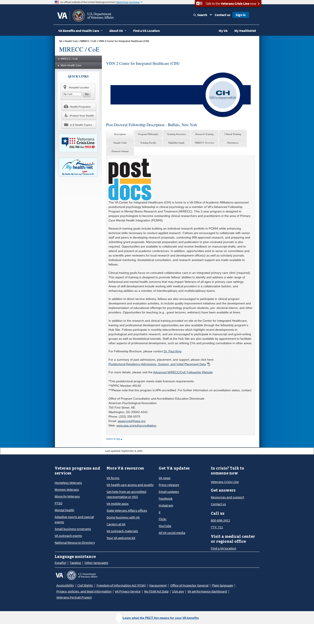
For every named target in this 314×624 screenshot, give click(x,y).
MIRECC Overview (204, 142)
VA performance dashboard (207, 591)
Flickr (163, 519)
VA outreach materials (122, 531)
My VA (223, 30)
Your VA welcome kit (121, 538)
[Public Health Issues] (79, 115)
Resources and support (227, 497)
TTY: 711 (217, 527)
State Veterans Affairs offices (127, 510)
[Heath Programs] (79, 106)
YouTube (165, 526)
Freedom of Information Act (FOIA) (121, 585)
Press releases (169, 485)
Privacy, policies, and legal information (84, 591)
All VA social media (172, 533)
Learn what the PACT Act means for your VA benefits (161, 618)
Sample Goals (120, 142)
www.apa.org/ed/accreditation (136, 425)
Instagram (166, 505)
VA (60, 41)
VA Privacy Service (128, 591)
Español (60, 562)
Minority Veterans (67, 496)
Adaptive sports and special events (74, 519)
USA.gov (178, 591)
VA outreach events (68, 536)
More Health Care (71, 65)
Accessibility (65, 585)
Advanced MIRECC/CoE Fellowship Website (183, 372)
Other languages (96, 562)
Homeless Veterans (68, 482)
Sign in (241, 15)
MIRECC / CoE (88, 41)
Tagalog (75, 562)
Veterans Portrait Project (74, 597)
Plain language (222, 585)
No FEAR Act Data (156, 591)
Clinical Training (232, 134)
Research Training (204, 134)
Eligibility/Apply (176, 142)
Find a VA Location (146, 30)
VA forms (113, 478)
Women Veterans (67, 489)
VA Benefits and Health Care (78, 30)
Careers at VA (116, 524)
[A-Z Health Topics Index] (79, 124)
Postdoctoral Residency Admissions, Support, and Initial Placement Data (157, 364)
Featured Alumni (120, 151)
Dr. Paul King (172, 351)
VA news (164, 478)
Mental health (64, 510)
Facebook (166, 498)
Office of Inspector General (189, 585)
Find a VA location (223, 548)
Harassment (158, 585)
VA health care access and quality (130, 485)
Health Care (71, 41)
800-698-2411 (220, 520)
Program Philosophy (148, 134)
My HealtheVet (245, 30)
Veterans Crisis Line (225, 482)
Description (120, 134)
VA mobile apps (118, 503)
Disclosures (232, 142)
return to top (113, 438)
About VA (116, 30)
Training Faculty (148, 142)
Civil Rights (85, 585)
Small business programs (73, 529)
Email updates (169, 491)
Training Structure (176, 134)
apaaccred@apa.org (131, 421)
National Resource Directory (75, 542)
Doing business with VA (123, 517)
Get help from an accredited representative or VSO (126, 494)
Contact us (222, 15)
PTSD (58, 503)
